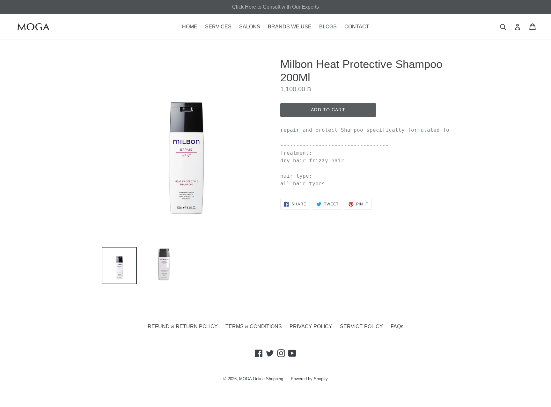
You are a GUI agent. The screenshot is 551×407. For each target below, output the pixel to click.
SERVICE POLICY (361, 326)
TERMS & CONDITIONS (253, 326)
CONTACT (356, 26)
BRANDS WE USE (290, 26)
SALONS (249, 26)
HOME (189, 26)
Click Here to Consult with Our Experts (275, 7)
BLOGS (328, 26)
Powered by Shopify (309, 378)
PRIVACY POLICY (311, 326)
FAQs (397, 326)
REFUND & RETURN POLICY (183, 326)
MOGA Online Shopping (261, 378)
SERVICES (218, 26)
